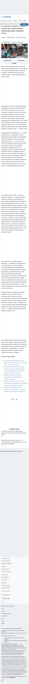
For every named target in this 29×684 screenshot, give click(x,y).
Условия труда (4, 615)
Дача (3, 37)
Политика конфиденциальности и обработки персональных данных (14, 667)
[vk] (12, 399)
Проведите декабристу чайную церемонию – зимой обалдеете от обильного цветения (13, 377)
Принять (24, 24)
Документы (3, 20)
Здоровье (25, 20)
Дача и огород (11, 37)
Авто (2, 618)
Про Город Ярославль (6, 585)
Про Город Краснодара (6, 590)
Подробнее (25, 665)
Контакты (3, 610)
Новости (3, 620)
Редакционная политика (6, 613)
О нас (3, 608)
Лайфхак (15, 20)
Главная (3, 623)
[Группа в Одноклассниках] (5, 598)
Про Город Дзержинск (6, 558)
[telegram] (17, 399)
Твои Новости (4, 582)
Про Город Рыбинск (5, 577)
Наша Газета (4, 566)
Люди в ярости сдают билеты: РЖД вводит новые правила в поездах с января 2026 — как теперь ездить (16, 363)
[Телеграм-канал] (21, 61)
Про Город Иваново (5, 569)
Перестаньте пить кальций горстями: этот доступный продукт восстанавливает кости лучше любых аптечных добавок (14, 443)
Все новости (9, 20)
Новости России (21, 37)
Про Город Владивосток (6, 587)
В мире (20, 20)
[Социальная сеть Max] (14, 63)
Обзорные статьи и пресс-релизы (8, 606)
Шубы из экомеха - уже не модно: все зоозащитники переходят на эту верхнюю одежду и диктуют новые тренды (16, 383)
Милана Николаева (17, 42)
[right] (27, 21)
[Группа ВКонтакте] (7, 61)
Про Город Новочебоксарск (7, 563)
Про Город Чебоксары (6, 560)
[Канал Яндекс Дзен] (9, 598)
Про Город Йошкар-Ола (6, 571)
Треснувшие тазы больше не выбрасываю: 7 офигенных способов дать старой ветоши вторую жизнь (13, 433)
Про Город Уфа (4, 579)
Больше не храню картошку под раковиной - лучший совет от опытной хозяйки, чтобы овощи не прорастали (15, 389)
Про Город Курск (5, 574)
